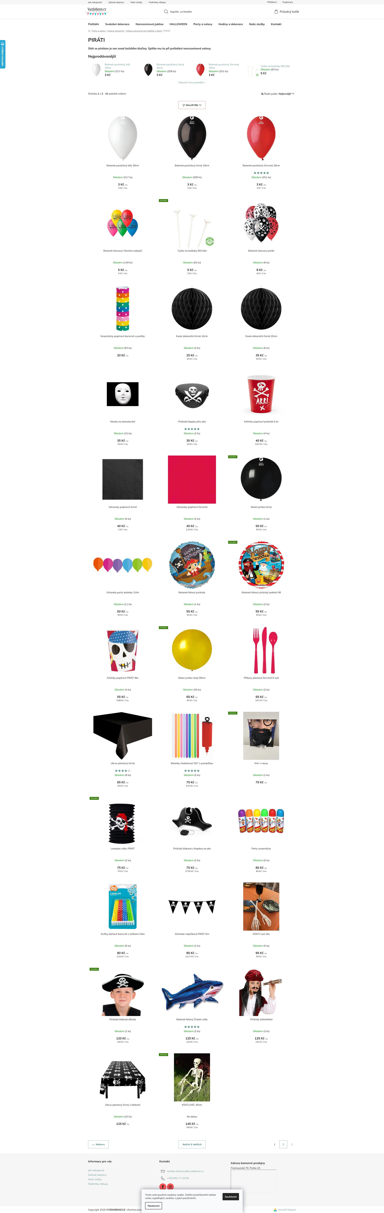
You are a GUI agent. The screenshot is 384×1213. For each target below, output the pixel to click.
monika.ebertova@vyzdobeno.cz (185, 1171)
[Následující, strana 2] (283, 1144)
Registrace (288, 2)
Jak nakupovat (95, 2)
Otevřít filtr (192, 105)
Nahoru (100, 1144)
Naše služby (136, 2)
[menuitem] (93, 24)
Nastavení (153, 1205)
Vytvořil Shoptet (287, 1209)
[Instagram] (170, 1186)
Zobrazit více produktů (191, 82)
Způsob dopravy (116, 2)
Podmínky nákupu (157, 2)
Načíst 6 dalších (192, 1144)
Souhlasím (231, 1196)
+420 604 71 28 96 (178, 1178)
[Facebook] (162, 1186)
